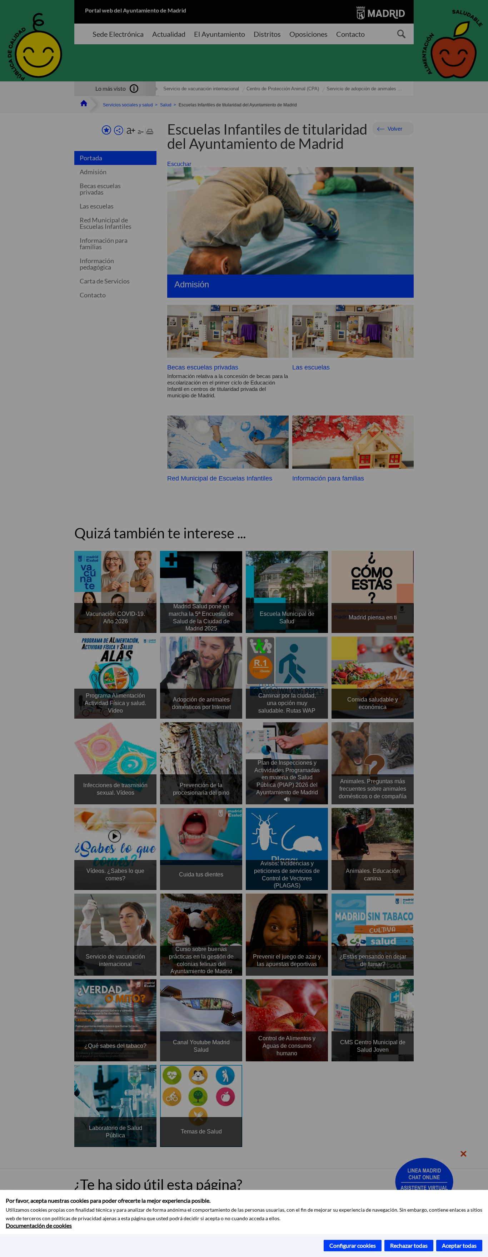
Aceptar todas (459, 1245)
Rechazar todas (409, 1245)
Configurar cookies (352, 1245)
